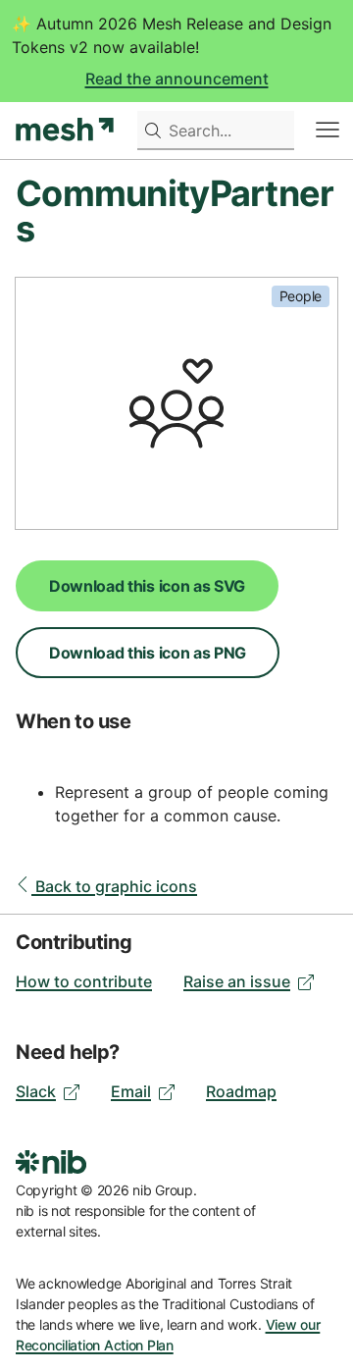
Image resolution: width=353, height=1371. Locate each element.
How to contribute (84, 981)
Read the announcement (177, 78)
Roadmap (241, 1091)
